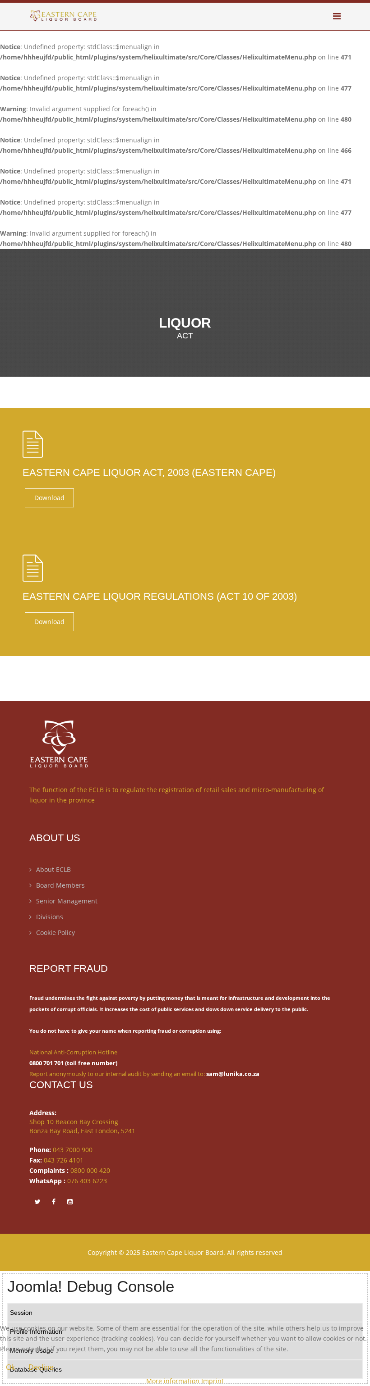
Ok (10, 1367)
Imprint (212, 1381)
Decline (41, 1367)
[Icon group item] (37, 1201)
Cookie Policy (55, 932)
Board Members (60, 885)
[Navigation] (337, 16)
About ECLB (53, 869)
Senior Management (66, 901)
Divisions (49, 916)
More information (172, 1381)
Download (49, 497)
